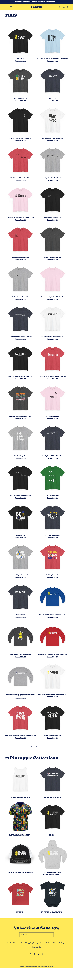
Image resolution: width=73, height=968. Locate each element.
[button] (11, 7)
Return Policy (45, 943)
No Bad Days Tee (20, 456)
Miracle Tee (20, 615)
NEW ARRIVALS (19, 797)
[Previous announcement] (4, 2)
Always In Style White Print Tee (20, 337)
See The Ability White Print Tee (20, 376)
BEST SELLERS (51, 797)
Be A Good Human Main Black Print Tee (52, 694)
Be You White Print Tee (52, 217)
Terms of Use (18, 943)
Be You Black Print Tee (20, 257)
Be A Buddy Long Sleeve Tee (20, 654)
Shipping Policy (31, 943)
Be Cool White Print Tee (52, 257)
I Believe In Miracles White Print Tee (53, 376)
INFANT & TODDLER (51, 912)
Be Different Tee (52, 416)
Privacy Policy (58, 943)
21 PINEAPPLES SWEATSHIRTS (52, 873)
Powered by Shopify (46, 966)
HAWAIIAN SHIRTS (19, 835)
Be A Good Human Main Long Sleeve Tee (52, 654)
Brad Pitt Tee (20, 59)
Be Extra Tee (20, 535)
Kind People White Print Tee (20, 495)
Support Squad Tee (53, 535)
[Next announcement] (69, 2)
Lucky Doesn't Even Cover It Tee (20, 138)
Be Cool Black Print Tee (20, 297)
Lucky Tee (52, 98)
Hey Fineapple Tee (20, 98)
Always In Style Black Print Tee (52, 297)
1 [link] (31, 746)
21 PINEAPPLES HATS (19, 872)
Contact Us (36, 947)
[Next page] (42, 747)
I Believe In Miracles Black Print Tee (20, 217)
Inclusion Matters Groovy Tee (20, 416)
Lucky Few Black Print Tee (52, 178)
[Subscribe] (51, 934)
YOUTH (19, 912)
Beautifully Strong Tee (52, 735)
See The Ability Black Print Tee (52, 337)
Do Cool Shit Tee (53, 495)
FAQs (9, 943)
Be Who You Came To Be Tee (52, 138)
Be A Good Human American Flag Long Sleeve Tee (20, 695)
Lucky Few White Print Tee (52, 456)
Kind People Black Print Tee (20, 178)
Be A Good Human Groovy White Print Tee (20, 735)
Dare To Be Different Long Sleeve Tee (52, 615)
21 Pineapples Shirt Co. (32, 966)
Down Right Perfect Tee (20, 575)
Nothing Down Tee (53, 575)
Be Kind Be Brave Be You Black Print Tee (52, 59)
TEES (51, 835)
